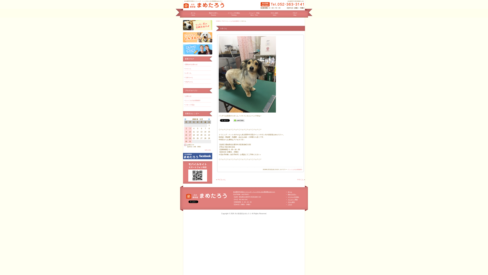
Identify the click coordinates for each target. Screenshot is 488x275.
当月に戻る (208, 150)
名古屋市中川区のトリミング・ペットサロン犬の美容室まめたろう (254, 192)
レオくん (188, 73)
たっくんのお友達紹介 (233, 21)
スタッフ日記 (189, 105)
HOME (218, 21)
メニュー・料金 (254, 14)
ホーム (193, 14)
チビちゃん (221, 180)
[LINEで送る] (239, 120)
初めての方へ (213, 14)
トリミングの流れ (234, 14)
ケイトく (188, 69)
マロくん (300, 180)
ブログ (295, 14)
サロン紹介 (274, 14)
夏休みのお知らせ (191, 64)
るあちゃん (189, 77)
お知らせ (188, 96)
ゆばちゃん (189, 82)
